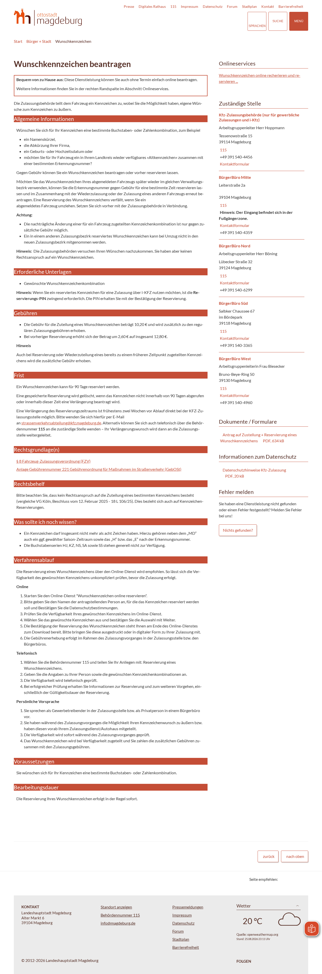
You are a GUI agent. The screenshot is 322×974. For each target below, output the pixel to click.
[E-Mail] (296, 879)
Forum (232, 6)
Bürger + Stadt (38, 41)
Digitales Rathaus (152, 6)
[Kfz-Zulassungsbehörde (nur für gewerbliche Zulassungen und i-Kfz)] (261, 139)
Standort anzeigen (116, 906)
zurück (268, 856)
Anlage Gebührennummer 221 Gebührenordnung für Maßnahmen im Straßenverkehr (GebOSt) (98, 469)
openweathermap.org (262, 934)
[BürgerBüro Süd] (261, 324)
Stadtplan (249, 6)
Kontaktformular (234, 163)
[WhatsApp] (302, 879)
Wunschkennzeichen (73, 41)
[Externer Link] (208, 21)
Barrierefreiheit (290, 6)
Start (18, 41)
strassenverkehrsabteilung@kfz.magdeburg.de (61, 422)
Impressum (189, 6)
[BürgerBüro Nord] (261, 268)
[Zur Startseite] (48, 17)
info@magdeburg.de (118, 923)
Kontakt (267, 6)
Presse (129, 6)
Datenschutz (212, 6)
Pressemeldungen (187, 906)
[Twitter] (283, 879)
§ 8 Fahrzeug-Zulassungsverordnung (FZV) (53, 461)
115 (173, 6)
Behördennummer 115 (120, 915)
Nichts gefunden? (238, 530)
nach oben (295, 856)
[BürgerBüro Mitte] (261, 205)
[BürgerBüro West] (261, 381)
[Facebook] (290, 879)
